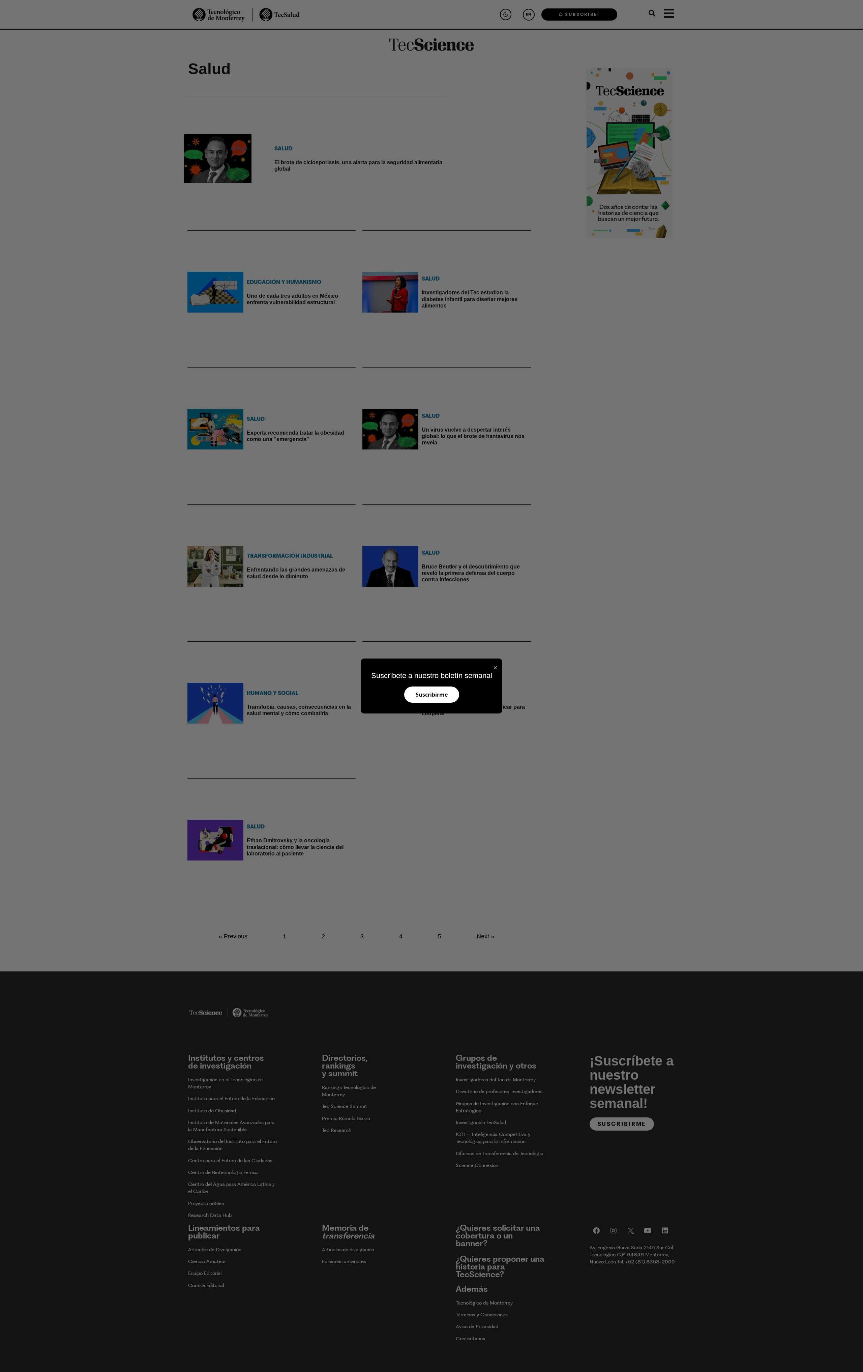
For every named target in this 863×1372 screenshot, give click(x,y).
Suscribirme (432, 694)
